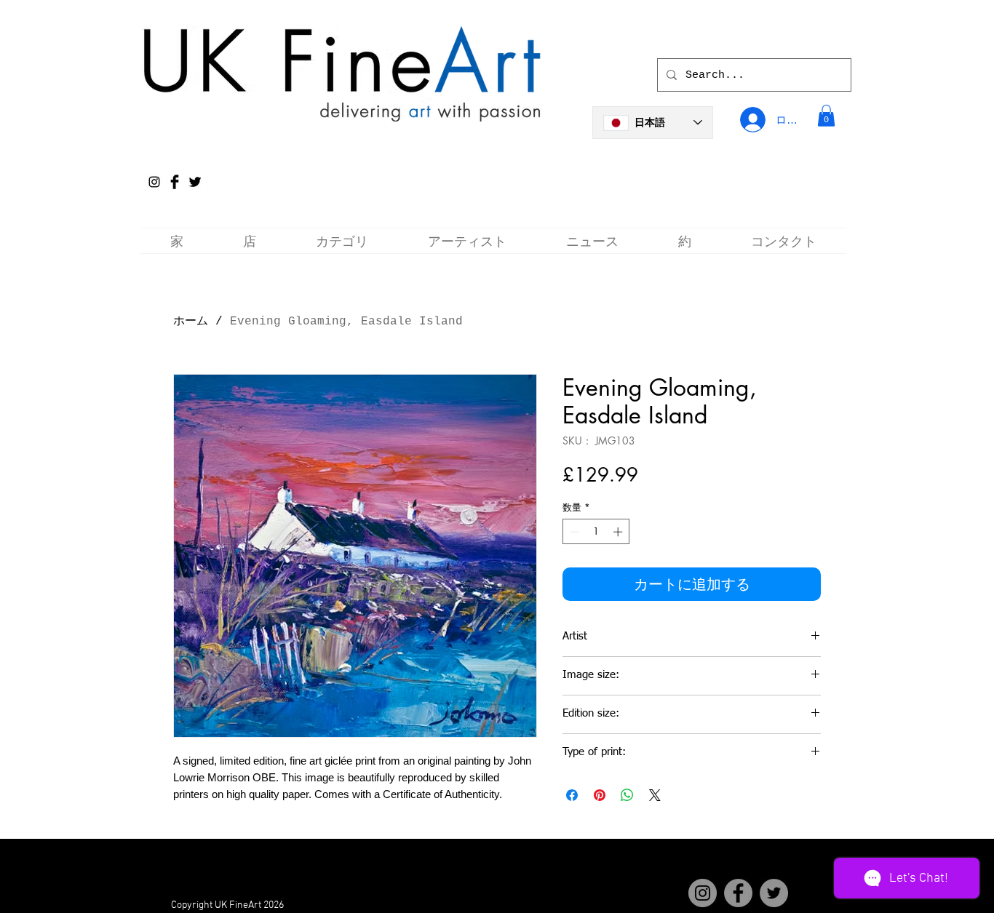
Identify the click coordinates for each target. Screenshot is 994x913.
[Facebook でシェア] (572, 795)
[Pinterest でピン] (599, 795)
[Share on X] (655, 795)
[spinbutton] (596, 531)
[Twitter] (774, 893)
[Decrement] (573, 531)
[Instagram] (154, 182)
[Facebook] (738, 893)
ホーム (190, 321)
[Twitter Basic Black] (195, 182)
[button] (826, 116)
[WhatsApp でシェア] (627, 795)
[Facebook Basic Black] (174, 182)
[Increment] (619, 531)
